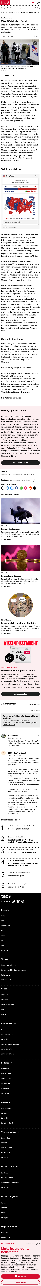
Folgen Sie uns (5, 901)
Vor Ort (4, 1143)
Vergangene (5, 1153)
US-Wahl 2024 (12, 12)
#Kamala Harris (29, 474)
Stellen (3, 1009)
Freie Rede (5, 1088)
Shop (3, 1213)
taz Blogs (4, 1173)
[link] (8, 8)
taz (6, 896)
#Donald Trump (17, 474)
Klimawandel (6, 980)
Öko (2, 921)
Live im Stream (6, 1148)
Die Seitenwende (7, 1005)
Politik (3, 916)
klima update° (6, 1079)
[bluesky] (18, 902)
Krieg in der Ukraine (8, 965)
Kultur (3, 931)
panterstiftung (6, 1049)
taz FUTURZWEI (7, 1178)
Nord (3, 945)
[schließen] (38, 1243)
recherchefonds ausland (10, 1044)
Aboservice (5, 1237)
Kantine (4, 1208)
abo (2, 1029)
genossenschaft (7, 1034)
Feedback (5, 1233)
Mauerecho (5, 1084)
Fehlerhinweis (25, 480)
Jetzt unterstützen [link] (20, 463)
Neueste (31, 704)
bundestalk (5, 1069)
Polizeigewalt (6, 975)
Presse (3, 1014)
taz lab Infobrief (7, 1123)
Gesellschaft (5, 926)
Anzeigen (4, 1218)
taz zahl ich (5, 1039)
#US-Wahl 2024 (6, 474)
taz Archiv (5, 1188)
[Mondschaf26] (3, 736)
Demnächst (5, 1138)
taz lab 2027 (5, 1158)
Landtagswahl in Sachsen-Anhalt (13, 970)
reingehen (5, 1093)
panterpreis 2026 (7, 1054)
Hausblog (4, 1000)
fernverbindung (7, 1074)
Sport (3, 935)
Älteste (37, 704)
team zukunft (6, 1108)
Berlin (3, 940)
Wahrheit (4, 950)
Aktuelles (4, 995)
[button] (38, 2)
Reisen (3, 1203)
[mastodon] (13, 902)
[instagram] (22, 902)
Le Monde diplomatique (10, 1183)
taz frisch (4, 1113)
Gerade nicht (30, 1243)
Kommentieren (15, 480)
